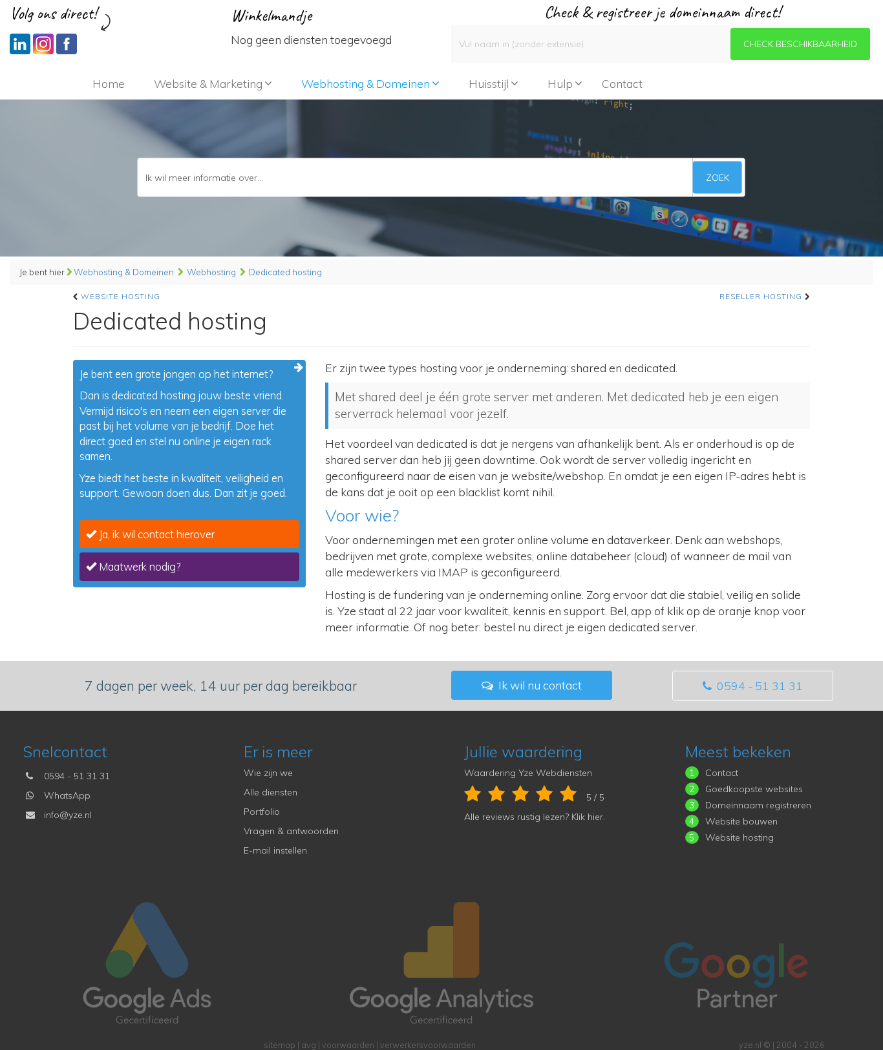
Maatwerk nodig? (138, 566)
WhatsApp (67, 795)
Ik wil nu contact (539, 685)
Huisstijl (489, 83)
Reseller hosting (760, 296)
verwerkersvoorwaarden (428, 1045)
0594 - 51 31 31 (758, 685)
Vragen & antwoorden (291, 831)
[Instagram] (43, 44)
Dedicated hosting (285, 272)
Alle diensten (270, 792)
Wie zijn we (268, 773)
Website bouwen (741, 821)
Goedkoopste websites (754, 789)
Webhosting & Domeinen (365, 83)
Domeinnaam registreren (758, 805)
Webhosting (211, 272)
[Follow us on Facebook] (66, 44)
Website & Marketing (208, 83)
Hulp (560, 83)
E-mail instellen (275, 850)
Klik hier (587, 817)
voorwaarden (348, 1045)
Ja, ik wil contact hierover (155, 534)
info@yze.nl (68, 815)
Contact (622, 83)
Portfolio (262, 811)
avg (308, 1045)
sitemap (279, 1045)
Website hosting (120, 296)
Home (108, 83)
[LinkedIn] (20, 44)
